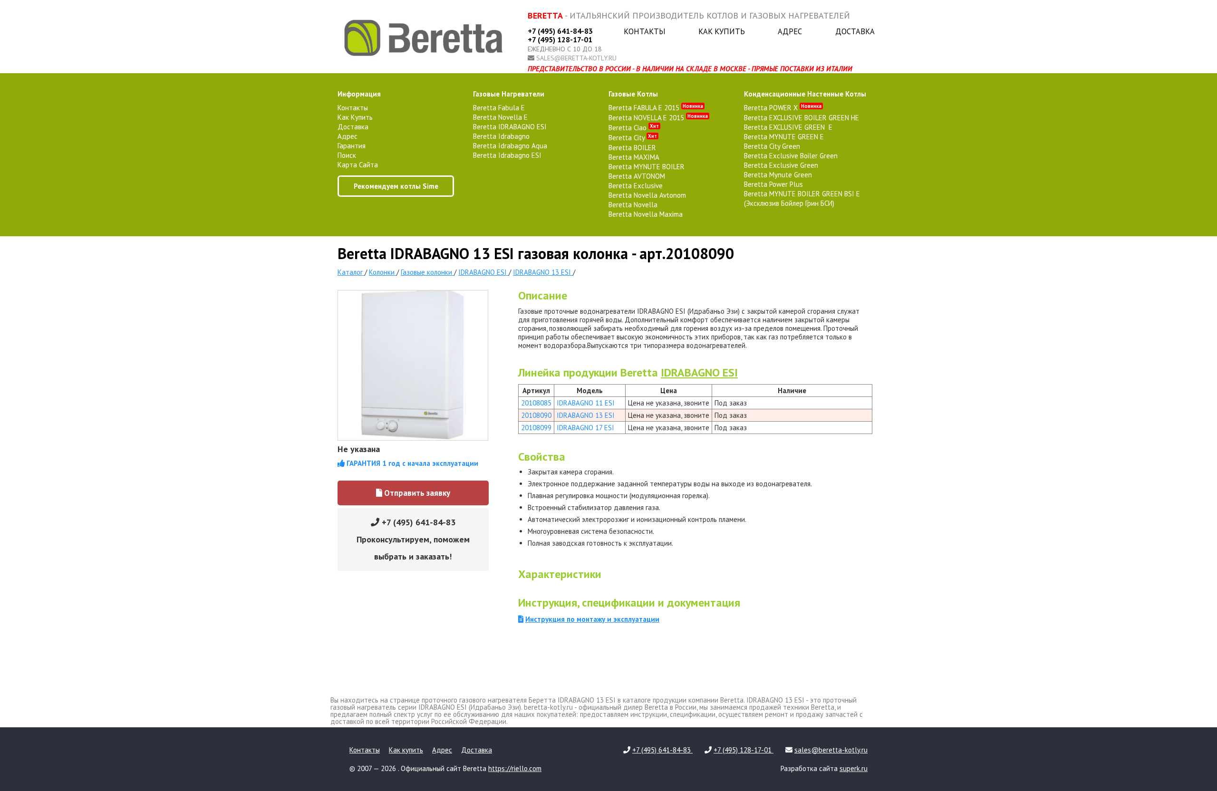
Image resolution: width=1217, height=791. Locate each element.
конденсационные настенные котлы (805, 93)
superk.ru (854, 768)
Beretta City (632, 137)
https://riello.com (514, 768)
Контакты (645, 31)
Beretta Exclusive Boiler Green (791, 155)
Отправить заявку (416, 493)
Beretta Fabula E (499, 107)
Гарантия (352, 145)
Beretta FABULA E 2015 (655, 107)
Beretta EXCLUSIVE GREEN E (788, 127)
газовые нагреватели (508, 93)
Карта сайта (358, 164)
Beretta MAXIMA (633, 157)
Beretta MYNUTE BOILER (646, 166)
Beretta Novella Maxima (645, 214)
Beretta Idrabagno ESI (507, 155)
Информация (359, 93)
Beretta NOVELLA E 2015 (658, 117)
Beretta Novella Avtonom (647, 195)
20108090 (536, 415)
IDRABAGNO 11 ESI (586, 402)
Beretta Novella (632, 204)
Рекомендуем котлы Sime (396, 186)
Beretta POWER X (782, 107)
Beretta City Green (772, 146)
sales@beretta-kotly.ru (576, 58)
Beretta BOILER (632, 147)
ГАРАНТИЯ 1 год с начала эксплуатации (411, 463)
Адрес (790, 31)
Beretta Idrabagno (501, 136)
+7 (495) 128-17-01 (560, 39)
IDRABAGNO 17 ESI (585, 427)
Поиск (347, 155)
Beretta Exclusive (635, 185)
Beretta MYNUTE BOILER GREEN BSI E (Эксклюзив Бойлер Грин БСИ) (802, 198)
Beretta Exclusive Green (781, 165)
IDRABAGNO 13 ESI (586, 415)
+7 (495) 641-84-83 (560, 31)
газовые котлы (633, 93)
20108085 (536, 402)
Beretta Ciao (633, 127)
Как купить (721, 31)
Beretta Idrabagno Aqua (510, 145)
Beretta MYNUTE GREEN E (784, 136)
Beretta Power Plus (773, 184)
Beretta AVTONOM (636, 176)
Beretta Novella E (500, 117)
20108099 (536, 427)
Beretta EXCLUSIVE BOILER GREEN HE (801, 117)
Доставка (855, 31)
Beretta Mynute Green (778, 174)
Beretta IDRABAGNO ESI (510, 126)
